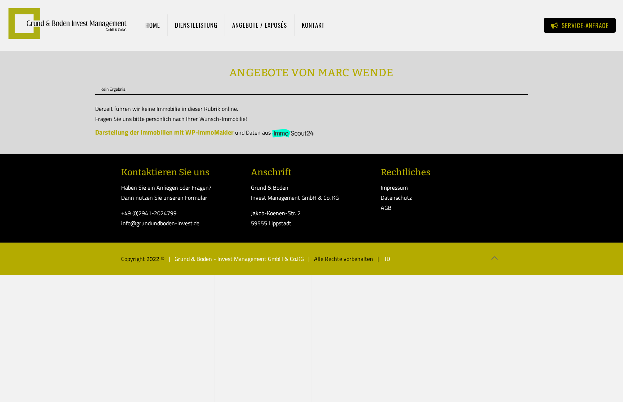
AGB (386, 207)
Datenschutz (396, 197)
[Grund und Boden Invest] (67, 25)
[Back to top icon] (494, 258)
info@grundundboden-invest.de (160, 223)
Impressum (394, 187)
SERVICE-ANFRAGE (583, 25)
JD (386, 258)
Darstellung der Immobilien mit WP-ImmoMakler (164, 132)
